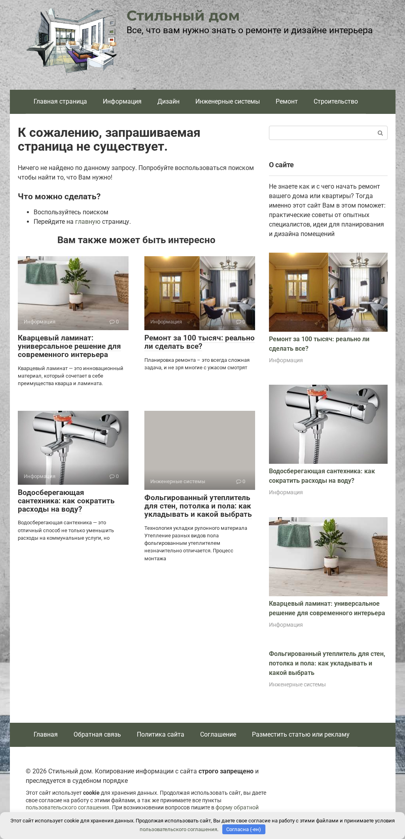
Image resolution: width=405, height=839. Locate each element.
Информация (122, 101)
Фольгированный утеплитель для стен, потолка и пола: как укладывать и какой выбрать (198, 506)
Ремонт (287, 101)
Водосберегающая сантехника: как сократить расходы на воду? (66, 501)
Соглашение (218, 734)
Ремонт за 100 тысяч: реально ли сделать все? (199, 342)
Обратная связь (97, 734)
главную (87, 221)
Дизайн (168, 101)
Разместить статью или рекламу (301, 734)
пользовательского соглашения (67, 807)
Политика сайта (160, 734)
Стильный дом (183, 15)
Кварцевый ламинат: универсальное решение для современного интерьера (69, 346)
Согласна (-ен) (243, 829)
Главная (46, 734)
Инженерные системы (227, 101)
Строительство (336, 101)
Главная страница (60, 101)
